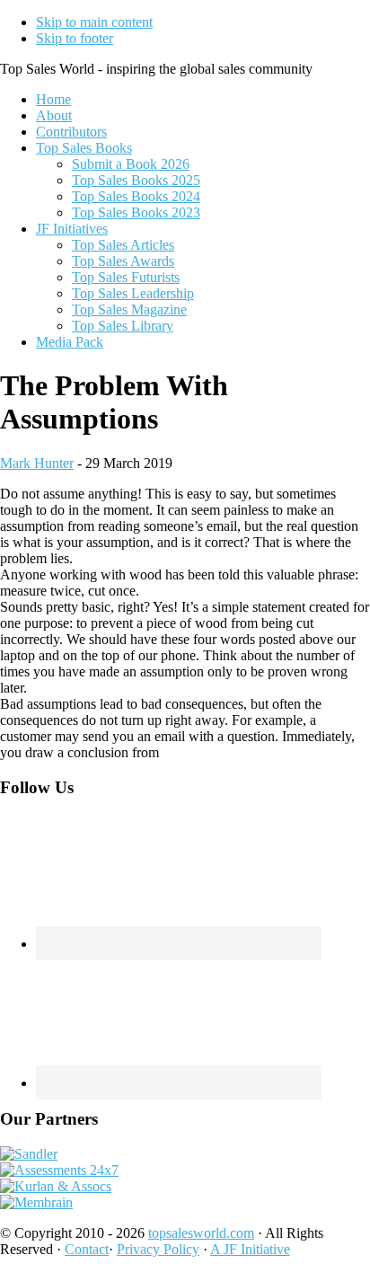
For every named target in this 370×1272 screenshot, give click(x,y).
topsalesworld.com (201, 1233)
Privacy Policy (158, 1249)
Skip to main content (94, 22)
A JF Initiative (250, 1249)
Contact (87, 1249)
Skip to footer (74, 38)
